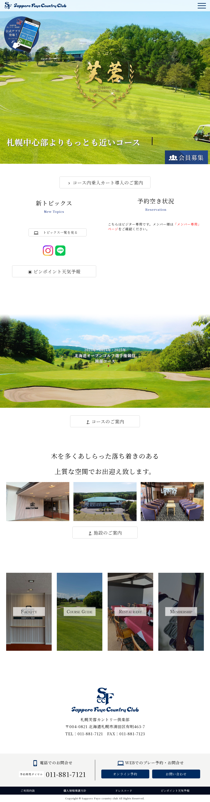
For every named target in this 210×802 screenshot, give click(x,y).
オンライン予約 (125, 774)
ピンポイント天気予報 (57, 271)
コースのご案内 (107, 421)
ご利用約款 (28, 791)
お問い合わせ (176, 774)
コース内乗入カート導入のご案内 (108, 182)
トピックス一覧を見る (60, 232)
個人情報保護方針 (74, 791)
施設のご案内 (108, 532)
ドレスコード (123, 791)
